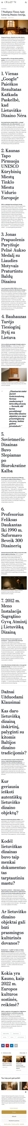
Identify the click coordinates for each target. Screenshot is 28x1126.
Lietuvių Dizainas (21, 1037)
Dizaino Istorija (16, 1033)
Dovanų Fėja (4, 17)
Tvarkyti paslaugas (14, 1108)
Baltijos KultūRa (6, 1033)
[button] (25, 1092)
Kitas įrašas (22, 1052)
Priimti (14, 1112)
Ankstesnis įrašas (7, 1052)
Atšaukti (14, 1116)
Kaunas (12, 1037)
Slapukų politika (7, 1124)
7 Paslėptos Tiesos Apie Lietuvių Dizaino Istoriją (13, 13)
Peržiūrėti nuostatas (14, 1120)
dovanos (4, 1037)
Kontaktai (22, 1124)
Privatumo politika (15, 1124)
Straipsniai (3, 8)
